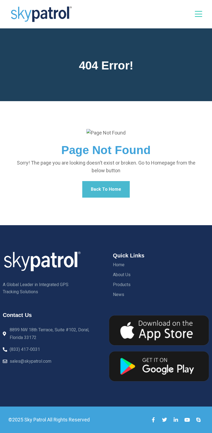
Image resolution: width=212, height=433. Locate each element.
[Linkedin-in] (176, 420)
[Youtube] (187, 420)
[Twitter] (164, 420)
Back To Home (106, 189)
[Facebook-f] (153, 420)
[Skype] (198, 420)
